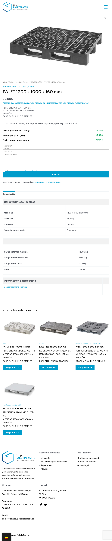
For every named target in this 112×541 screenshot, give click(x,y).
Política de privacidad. (34, 171)
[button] (104, 18)
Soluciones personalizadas (54, 461)
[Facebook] (40, 504)
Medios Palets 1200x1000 (27, 82)
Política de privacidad (88, 458)
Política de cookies (87, 461)
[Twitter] (45, 504)
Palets (11, 82)
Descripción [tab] (9, 194)
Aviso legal (83, 465)
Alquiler (44, 469)
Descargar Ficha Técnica (15, 287)
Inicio (5, 82)
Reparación (46, 465)
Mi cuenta (45, 458)
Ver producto (12, 367)
